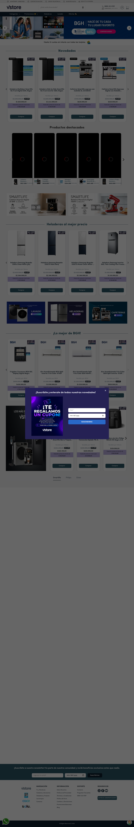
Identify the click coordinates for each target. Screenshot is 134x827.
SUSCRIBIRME (87, 422)
